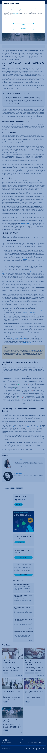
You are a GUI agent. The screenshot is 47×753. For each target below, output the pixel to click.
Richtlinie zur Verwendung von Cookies (12, 11)
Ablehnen (23, 24)
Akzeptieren (15, 13)
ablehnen (29, 11)
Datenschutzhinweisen (31, 11)
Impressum (6, 17)
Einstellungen (19, 9)
